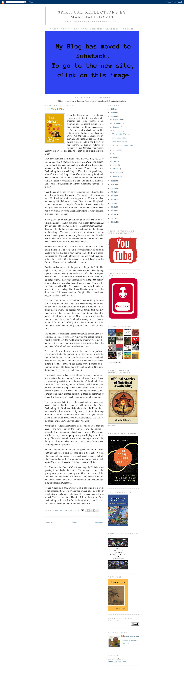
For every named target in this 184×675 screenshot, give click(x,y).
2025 (113, 109)
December (117, 119)
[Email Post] (82, 510)
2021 (113, 184)
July (115, 153)
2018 (113, 195)
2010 (113, 222)
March (116, 168)
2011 (113, 218)
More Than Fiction (119, 141)
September (117, 130)
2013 (113, 210)
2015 (113, 203)
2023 (113, 116)
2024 (113, 112)
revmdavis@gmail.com (117, 661)
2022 (113, 180)
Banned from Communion (122, 145)
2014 (113, 207)
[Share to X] (91, 510)
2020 (113, 188)
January (116, 176)
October (116, 127)
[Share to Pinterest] (97, 510)
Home (74, 522)
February (116, 172)
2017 (113, 199)
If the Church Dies (119, 137)
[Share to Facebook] (94, 510)
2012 (113, 214)
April (115, 165)
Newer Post (49, 522)
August (116, 150)
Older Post (99, 522)
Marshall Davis (131, 636)
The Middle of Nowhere (121, 134)
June (115, 157)
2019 (113, 192)
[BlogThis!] (88, 510)
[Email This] (86, 510)
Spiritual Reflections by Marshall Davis (92, 14)
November (117, 123)
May (115, 161)
